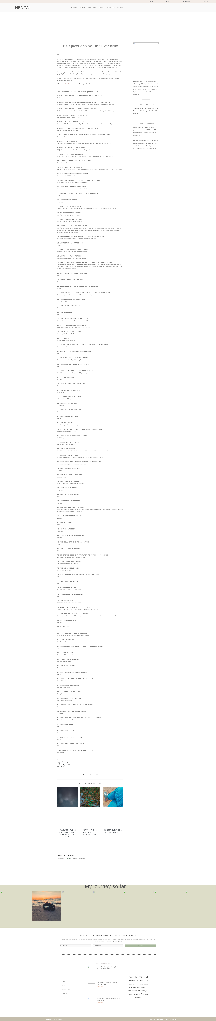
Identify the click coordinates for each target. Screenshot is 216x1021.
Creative (82, 7)
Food (94, 7)
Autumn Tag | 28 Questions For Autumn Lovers (90, 832)
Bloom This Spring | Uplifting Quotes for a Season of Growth (108, 967)
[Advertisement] (108, 25)
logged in (69, 858)
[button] (83, 774)
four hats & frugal (70, 84)
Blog (167, 1)
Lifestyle (101, 7)
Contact (206, 1)
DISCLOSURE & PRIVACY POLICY (54, 1019)
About (151, 1)
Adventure (74, 7)
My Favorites (186, 1)
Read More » (100, 971)
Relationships (111, 7)
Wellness (120, 7)
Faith (89, 7)
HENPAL (23, 7)
